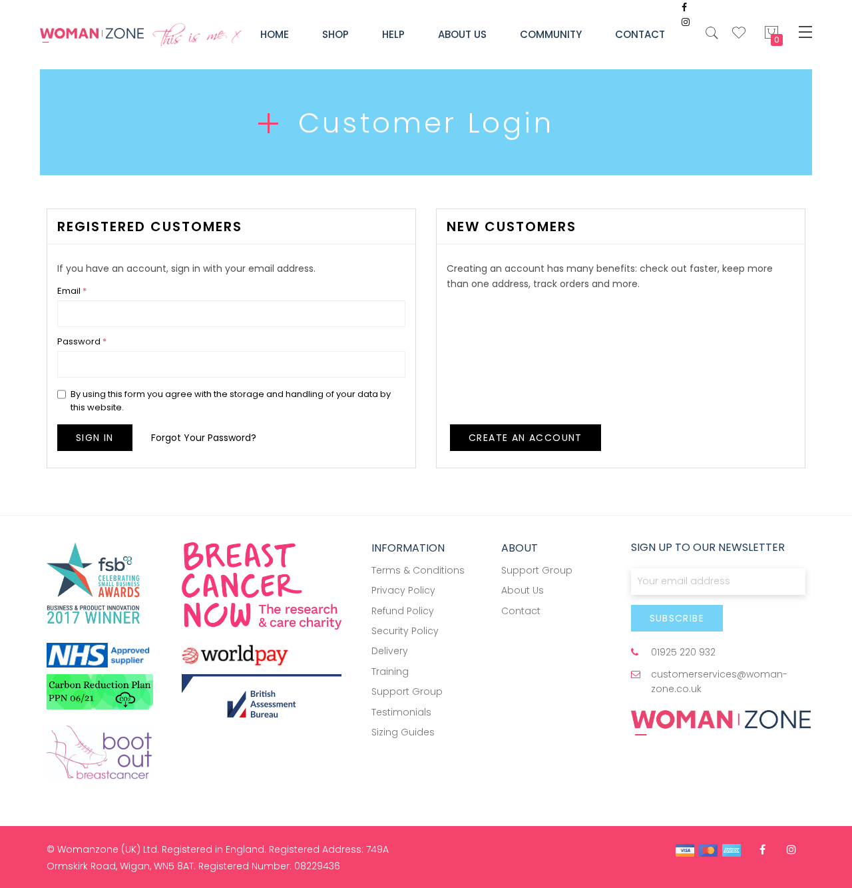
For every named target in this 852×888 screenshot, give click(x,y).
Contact (520, 611)
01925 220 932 (683, 652)
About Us (522, 590)
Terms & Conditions (418, 570)
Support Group (407, 691)
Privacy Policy (403, 590)
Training (390, 671)
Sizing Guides (403, 732)
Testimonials (401, 712)
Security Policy (405, 631)
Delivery (389, 651)
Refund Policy (402, 611)
